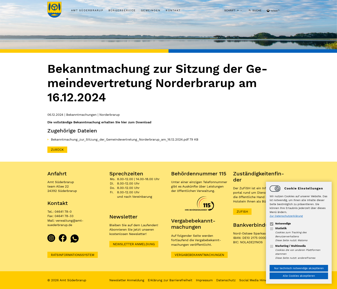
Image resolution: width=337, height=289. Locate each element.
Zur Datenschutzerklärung (286, 216)
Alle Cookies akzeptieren (299, 275)
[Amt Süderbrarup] (57, 10)
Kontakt (173, 10)
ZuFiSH (242, 211)
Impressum (204, 280)
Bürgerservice (122, 10)
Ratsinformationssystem (72, 255)
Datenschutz (226, 280)
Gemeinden (150, 10)
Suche (257, 10)
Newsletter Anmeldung (134, 244)
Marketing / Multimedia (290, 245)
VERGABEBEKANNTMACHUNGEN (199, 255)
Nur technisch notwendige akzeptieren (299, 268)
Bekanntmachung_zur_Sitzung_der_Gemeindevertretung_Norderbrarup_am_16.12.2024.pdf (120, 139)
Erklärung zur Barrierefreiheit (170, 280)
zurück (57, 149)
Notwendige (283, 223)
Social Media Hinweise (256, 280)
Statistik (281, 228)
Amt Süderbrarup (87, 10)
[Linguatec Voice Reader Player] (278, 10)
